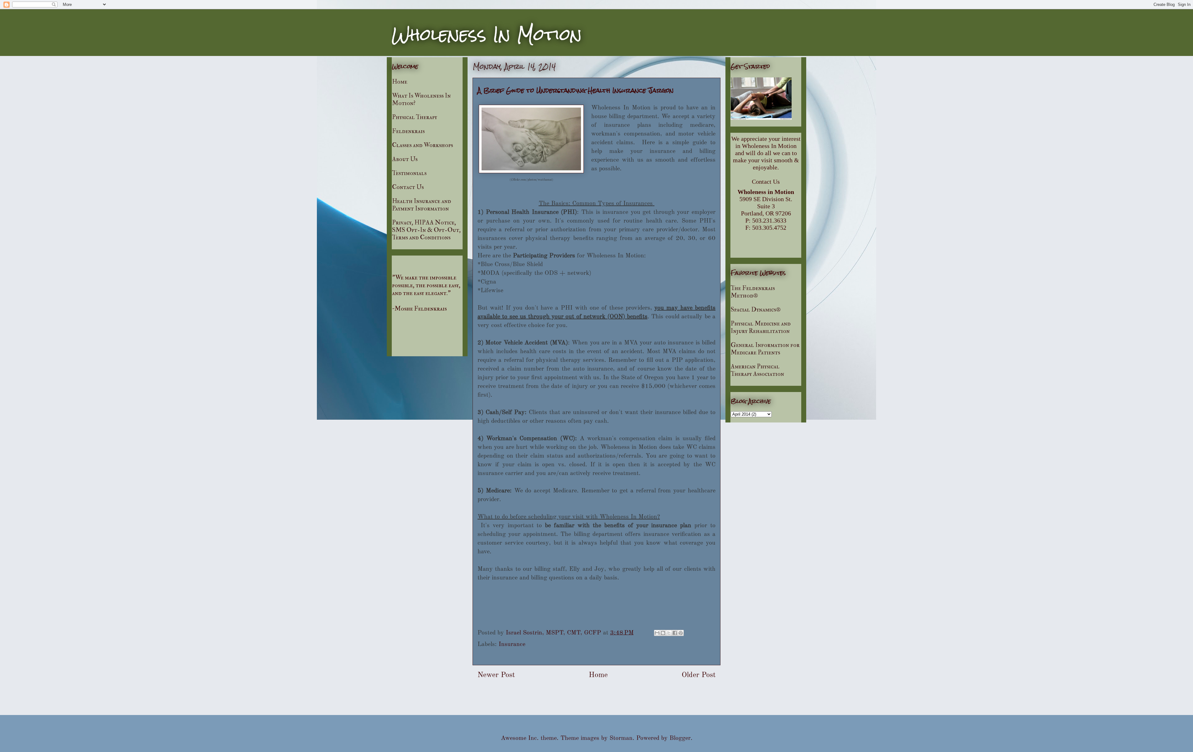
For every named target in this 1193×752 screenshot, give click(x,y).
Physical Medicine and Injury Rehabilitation (761, 327)
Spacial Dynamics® (756, 309)
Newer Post (496, 675)
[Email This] (657, 633)
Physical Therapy (414, 117)
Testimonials (409, 173)
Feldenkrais (408, 131)
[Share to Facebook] (675, 633)
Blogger (680, 738)
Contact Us (408, 187)
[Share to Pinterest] (681, 633)
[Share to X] (669, 633)
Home (598, 675)
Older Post (698, 675)
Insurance (512, 644)
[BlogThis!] (663, 633)
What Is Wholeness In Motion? (421, 99)
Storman (621, 738)
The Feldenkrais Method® (753, 291)
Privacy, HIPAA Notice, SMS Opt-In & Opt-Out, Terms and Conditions (426, 230)
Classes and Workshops (422, 145)
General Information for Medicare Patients (765, 348)
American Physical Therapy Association (757, 370)
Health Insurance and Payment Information (421, 204)
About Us (405, 159)
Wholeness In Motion (487, 34)
